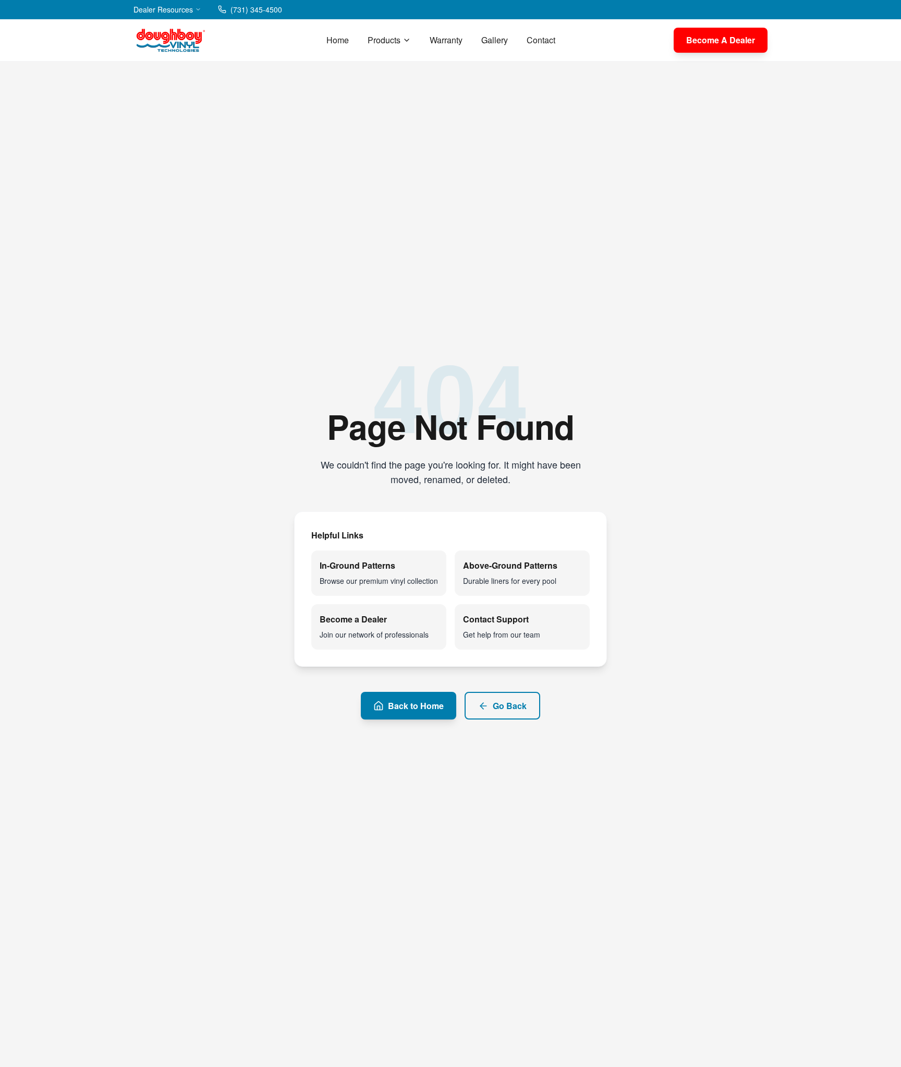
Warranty (446, 40)
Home (337, 40)
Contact (541, 40)
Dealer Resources (163, 9)
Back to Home (416, 706)
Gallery (494, 40)
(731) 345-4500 (256, 9)
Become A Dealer (720, 40)
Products (384, 40)
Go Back (510, 706)
